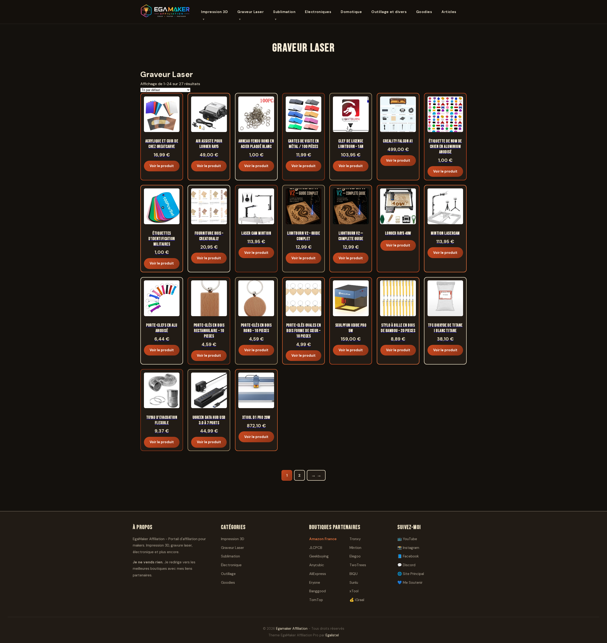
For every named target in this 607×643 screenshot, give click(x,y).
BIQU (353, 573)
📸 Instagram (408, 547)
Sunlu (353, 582)
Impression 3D (214, 11)
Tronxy (355, 539)
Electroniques (318, 11)
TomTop (316, 599)
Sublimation (284, 11)
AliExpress (317, 573)
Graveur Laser (250, 11)
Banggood (317, 591)
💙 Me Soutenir (410, 582)
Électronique (231, 565)
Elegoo (355, 556)
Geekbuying (319, 556)
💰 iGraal (356, 599)
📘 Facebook (408, 556)
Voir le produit (162, 166)
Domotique (351, 11)
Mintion (355, 547)
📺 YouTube (407, 539)
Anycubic (316, 565)
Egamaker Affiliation (292, 628)
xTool (354, 591)
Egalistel (332, 635)
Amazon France (323, 539)
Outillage (228, 573)
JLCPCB (315, 547)
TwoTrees (357, 565)
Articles (448, 11)
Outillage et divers (389, 11)
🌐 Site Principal (410, 573)
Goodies (424, 11)
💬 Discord (406, 565)
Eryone (314, 582)
